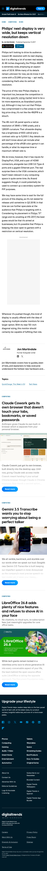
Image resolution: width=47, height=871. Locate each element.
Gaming (5, 747)
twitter (22, 356)
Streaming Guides (34, 751)
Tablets (29, 739)
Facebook (3, 722)
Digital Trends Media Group (13, 855)
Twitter (15, 722)
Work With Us (7, 837)
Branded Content (33, 780)
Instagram (9, 722)
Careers (5, 832)
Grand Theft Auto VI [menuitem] (9, 14)
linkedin (18, 356)
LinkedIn (39, 722)
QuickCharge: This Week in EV (13, 384)
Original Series (33, 763)
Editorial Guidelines (9, 786)
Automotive (7, 763)
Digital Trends (13, 11)
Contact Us (6, 777)
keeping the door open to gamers (18, 227)
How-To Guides (33, 759)
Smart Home (7, 755)
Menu (3, 8)
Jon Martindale (9, 42)
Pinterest (33, 722)
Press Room (31, 837)
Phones (5, 739)
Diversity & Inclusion (10, 842)
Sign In (40, 8)
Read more (10, 489)
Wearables (31, 743)
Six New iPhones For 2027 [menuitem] (27, 14)
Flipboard (3, 728)
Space (29, 747)
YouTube (21, 722)
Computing (6, 743)
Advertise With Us (9, 782)
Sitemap (30, 842)
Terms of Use (7, 847)
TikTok (27, 722)
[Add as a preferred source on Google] (8, 46)
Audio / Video (7, 751)
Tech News (33, 384)
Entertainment (8, 759)
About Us (5, 773)
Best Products (32, 755)
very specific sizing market (19, 97)
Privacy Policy (32, 832)
